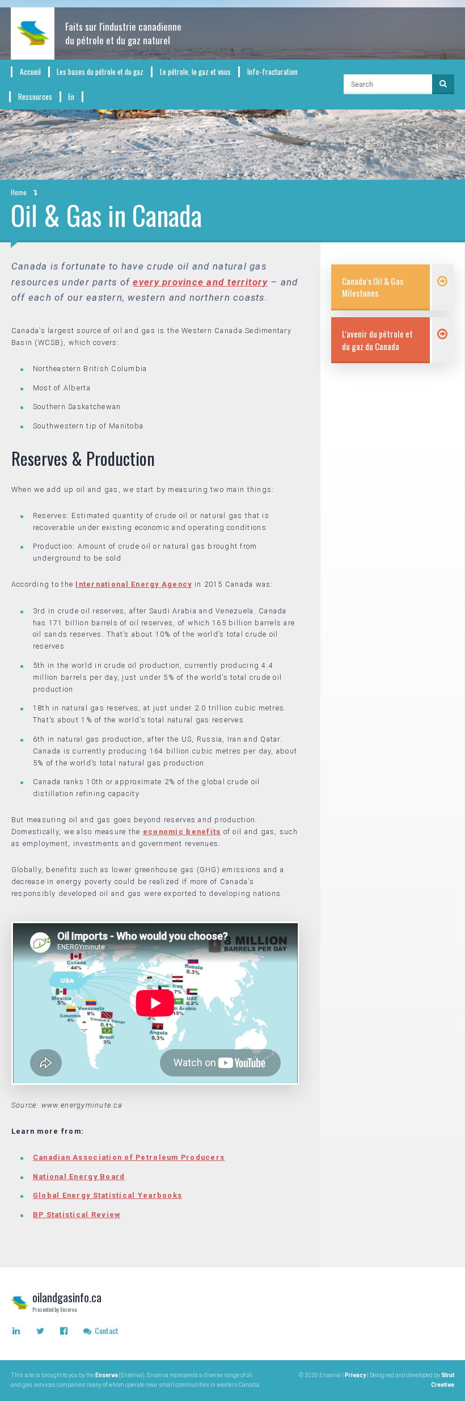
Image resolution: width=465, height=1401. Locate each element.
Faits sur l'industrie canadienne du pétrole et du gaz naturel (123, 33)
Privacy (355, 1375)
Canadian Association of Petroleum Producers (129, 1157)
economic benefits (182, 831)
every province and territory (200, 282)
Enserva (106, 1375)
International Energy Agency (133, 584)
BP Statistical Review (77, 1214)
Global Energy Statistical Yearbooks (107, 1195)
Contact (106, 1330)
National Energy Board (79, 1176)
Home (19, 192)
